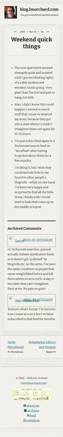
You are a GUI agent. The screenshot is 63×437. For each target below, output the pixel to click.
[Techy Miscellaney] (15, 31)
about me (33, 406)
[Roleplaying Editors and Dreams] (47, 31)
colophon (33, 420)
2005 (22, 31)
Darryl (19, 241)
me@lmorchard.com (34, 383)
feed (32, 415)
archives (33, 410)
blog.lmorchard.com (39, 9)
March (32, 31)
